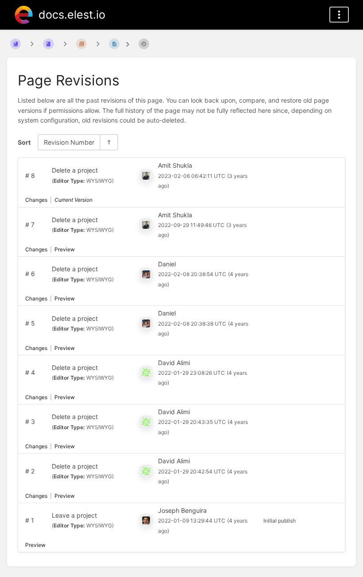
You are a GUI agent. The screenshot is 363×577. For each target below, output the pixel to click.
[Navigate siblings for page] (98, 43)
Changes (36, 199)
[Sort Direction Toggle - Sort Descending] (108, 142)
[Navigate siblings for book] (32, 43)
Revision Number (69, 142)
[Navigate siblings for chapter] (65, 43)
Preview (64, 249)
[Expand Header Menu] (339, 15)
